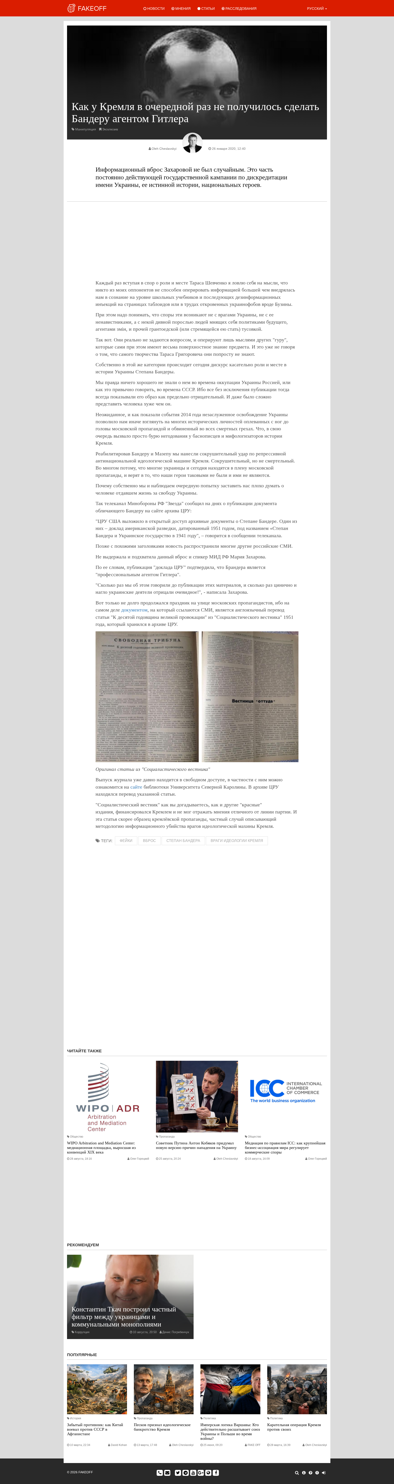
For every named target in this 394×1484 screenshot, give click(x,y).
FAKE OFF (254, 1445)
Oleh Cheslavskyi (164, 148)
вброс (149, 841)
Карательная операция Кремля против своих (294, 1427)
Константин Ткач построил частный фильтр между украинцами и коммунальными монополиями (124, 1316)
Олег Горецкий (139, 1158)
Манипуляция (85, 129)
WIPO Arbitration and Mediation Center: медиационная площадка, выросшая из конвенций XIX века (101, 1147)
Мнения (182, 8)
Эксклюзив (110, 129)
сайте (136, 787)
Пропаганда (167, 1136)
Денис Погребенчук (175, 1332)
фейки (126, 841)
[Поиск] (297, 1473)
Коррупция (82, 1332)
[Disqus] (197, 984)
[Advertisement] (197, 240)
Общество (76, 1136)
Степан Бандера (183, 841)
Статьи (207, 8)
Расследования (241, 8)
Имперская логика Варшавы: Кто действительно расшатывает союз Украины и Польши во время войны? (230, 1431)
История (75, 1418)
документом (134, 610)
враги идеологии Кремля (237, 841)
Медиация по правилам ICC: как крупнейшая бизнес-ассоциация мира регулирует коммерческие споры (285, 1147)
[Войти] (324, 1473)
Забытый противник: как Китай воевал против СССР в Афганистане (95, 1429)
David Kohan (119, 1445)
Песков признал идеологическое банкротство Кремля (162, 1427)
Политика (209, 1418)
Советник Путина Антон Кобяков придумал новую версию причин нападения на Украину (196, 1145)
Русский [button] (316, 8)
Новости (155, 8)
